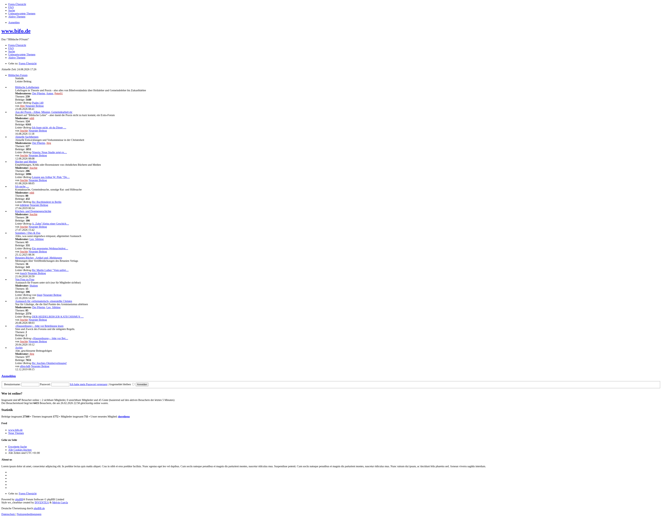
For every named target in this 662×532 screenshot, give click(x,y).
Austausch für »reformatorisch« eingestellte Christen (43, 301)
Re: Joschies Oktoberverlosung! (49, 363)
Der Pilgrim (38, 93)
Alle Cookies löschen (20, 449)
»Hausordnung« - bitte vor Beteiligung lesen (39, 325)
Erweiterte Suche (17, 446)
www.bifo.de (16, 31)
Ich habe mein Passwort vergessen (88, 384)
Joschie (24, 130)
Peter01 (58, 93)
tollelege (24, 205)
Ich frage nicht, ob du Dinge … (49, 127)
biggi (39, 294)
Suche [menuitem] (11, 51)
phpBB (19, 499)
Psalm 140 (37, 102)
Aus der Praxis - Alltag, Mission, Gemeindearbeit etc (43, 112)
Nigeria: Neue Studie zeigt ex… (49, 152)
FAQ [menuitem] (11, 48)
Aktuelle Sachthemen (26, 136)
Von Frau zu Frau (24, 279)
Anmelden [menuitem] (14, 22)
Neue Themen (16, 433)
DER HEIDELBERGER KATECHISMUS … (58, 316)
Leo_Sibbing (36, 239)
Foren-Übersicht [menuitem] (17, 45)
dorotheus (124, 416)
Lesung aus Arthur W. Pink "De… (51, 177)
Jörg (22, 105)
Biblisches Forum (17, 75)
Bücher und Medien (26, 161)
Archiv (19, 347)
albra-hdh (25, 366)
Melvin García (60, 502)
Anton (49, 93)
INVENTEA (42, 502)
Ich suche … (22, 186)
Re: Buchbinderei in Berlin (46, 201)
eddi (31, 118)
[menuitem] (17, 4)
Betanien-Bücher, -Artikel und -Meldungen (38, 257)
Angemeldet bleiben (120, 384)
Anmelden (8, 376)
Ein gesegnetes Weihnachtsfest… (50, 248)
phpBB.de (39, 508)
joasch (23, 273)
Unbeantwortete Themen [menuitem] (21, 54)
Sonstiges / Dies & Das (27, 232)
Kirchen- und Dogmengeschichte (33, 211)
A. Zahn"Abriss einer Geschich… (50, 223)
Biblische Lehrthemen (27, 87)
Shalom (33, 285)
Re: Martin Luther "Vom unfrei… (50, 270)
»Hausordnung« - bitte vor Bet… (50, 338)
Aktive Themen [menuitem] (16, 57)
